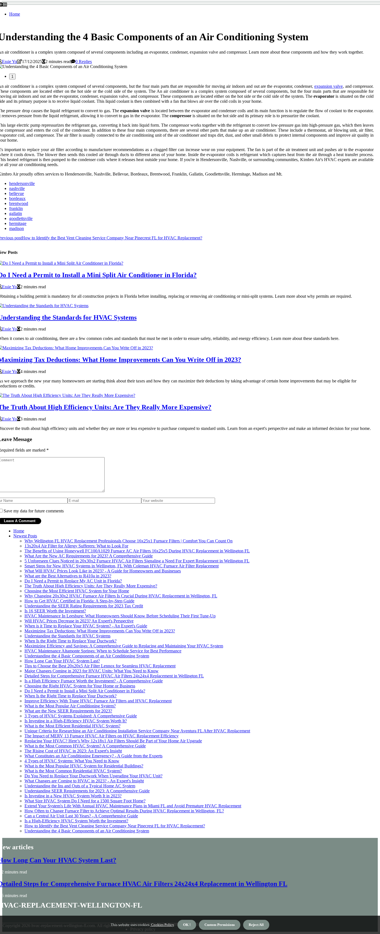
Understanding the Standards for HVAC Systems (67, 635)
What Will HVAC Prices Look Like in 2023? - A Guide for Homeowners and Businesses (102, 571)
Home (14, 14)
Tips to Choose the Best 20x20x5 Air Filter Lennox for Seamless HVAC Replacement (100, 665)
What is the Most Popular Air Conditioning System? (70, 705)
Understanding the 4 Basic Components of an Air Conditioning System (86, 655)
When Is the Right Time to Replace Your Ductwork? (70, 640)
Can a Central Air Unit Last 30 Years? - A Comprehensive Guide (81, 815)
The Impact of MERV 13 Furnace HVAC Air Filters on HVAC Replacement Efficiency (101, 735)
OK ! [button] (187, 925)
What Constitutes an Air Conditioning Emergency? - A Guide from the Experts (93, 755)
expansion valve (328, 86)
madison (16, 228)
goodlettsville (21, 218)
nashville (17, 188)
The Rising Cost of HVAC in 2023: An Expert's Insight (73, 750)
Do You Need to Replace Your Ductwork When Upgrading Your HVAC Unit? (93, 775)
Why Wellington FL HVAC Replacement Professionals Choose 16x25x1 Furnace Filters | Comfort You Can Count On (128, 541)
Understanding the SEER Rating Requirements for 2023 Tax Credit (83, 606)
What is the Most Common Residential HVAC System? (73, 770)
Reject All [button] (256, 925)
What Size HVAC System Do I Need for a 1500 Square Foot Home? (84, 800)
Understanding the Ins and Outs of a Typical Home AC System (79, 785)
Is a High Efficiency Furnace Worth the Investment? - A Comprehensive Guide (93, 680)
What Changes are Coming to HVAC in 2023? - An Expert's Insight (84, 780)
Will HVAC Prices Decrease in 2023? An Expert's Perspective (79, 621)
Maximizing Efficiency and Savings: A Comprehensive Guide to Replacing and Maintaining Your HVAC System (123, 645)
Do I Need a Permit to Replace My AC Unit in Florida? (73, 581)
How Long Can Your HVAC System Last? (62, 660)
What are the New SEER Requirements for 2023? (68, 710)
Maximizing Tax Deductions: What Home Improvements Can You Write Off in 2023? (99, 630)
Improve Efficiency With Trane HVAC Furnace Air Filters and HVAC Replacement (98, 700)
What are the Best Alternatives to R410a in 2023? (67, 576)
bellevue (16, 193)
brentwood (18, 203)
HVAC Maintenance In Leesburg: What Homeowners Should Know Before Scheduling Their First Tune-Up (120, 616)
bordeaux (17, 198)
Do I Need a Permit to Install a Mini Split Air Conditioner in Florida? (84, 690)
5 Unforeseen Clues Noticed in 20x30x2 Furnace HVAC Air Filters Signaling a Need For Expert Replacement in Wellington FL (137, 561)
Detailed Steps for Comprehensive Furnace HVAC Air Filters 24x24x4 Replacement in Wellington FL (114, 675)
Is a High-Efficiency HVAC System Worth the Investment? (76, 820)
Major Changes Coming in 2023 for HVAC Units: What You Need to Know (91, 670)
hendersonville (22, 183)
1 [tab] (12, 76)
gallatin (15, 213)
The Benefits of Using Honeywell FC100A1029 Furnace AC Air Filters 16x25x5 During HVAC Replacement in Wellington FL (137, 551)
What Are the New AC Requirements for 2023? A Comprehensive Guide (88, 556)
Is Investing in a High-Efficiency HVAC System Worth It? (75, 720)
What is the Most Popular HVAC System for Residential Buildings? (83, 765)
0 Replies (83, 61)
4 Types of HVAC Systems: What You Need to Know (71, 760)
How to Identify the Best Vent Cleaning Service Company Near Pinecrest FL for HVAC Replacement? (114, 825)
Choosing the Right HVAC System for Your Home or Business (79, 685)
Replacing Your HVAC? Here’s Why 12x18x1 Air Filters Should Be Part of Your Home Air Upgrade (113, 740)
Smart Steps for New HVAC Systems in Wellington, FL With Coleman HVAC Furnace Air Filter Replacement (121, 566)
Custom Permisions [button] (219, 925)
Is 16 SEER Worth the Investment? (55, 611)
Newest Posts (25, 536)
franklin (16, 208)
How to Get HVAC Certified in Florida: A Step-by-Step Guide (79, 601)
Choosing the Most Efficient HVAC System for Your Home (76, 591)
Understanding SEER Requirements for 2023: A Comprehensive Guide (87, 790)
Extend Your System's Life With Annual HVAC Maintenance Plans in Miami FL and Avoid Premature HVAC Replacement (132, 805)
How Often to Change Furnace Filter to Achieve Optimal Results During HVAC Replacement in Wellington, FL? (124, 810)
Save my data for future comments (34, 511)
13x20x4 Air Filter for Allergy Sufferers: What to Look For (76, 546)
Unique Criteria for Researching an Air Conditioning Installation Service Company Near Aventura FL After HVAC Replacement (137, 730)
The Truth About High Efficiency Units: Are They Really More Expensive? (90, 586)
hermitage (17, 223)
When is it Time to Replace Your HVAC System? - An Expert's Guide (85, 625)
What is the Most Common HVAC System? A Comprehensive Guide (85, 745)
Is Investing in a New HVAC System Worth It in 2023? (73, 795)
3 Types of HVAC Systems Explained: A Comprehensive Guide (80, 715)
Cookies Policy (162, 925)
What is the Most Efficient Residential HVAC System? (72, 725)
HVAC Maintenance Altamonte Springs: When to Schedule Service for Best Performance (102, 650)
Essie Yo (9, 61)
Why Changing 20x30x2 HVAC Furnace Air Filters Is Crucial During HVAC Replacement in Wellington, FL (120, 596)
